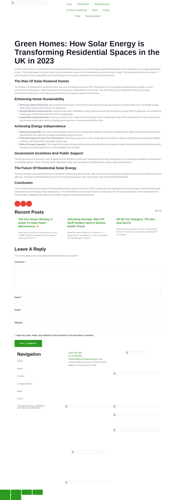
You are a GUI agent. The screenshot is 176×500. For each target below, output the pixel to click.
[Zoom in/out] (5, 492)
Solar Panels (83, 4)
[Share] (27, 492)
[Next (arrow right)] (16, 497)
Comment (20, 262)
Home (69, 4)
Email (18, 310)
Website (19, 322)
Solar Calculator (92, 16)
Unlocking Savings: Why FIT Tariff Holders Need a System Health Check (86, 223)
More (78, 16)
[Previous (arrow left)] (5, 497)
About (94, 10)
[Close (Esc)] (37, 492)
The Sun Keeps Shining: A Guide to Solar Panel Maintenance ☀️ (35, 223)
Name (18, 297)
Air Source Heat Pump (76, 10)
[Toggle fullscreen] (16, 492)
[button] (17, 204)
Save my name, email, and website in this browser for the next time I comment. (55, 335)
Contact (106, 10)
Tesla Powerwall (101, 4)
